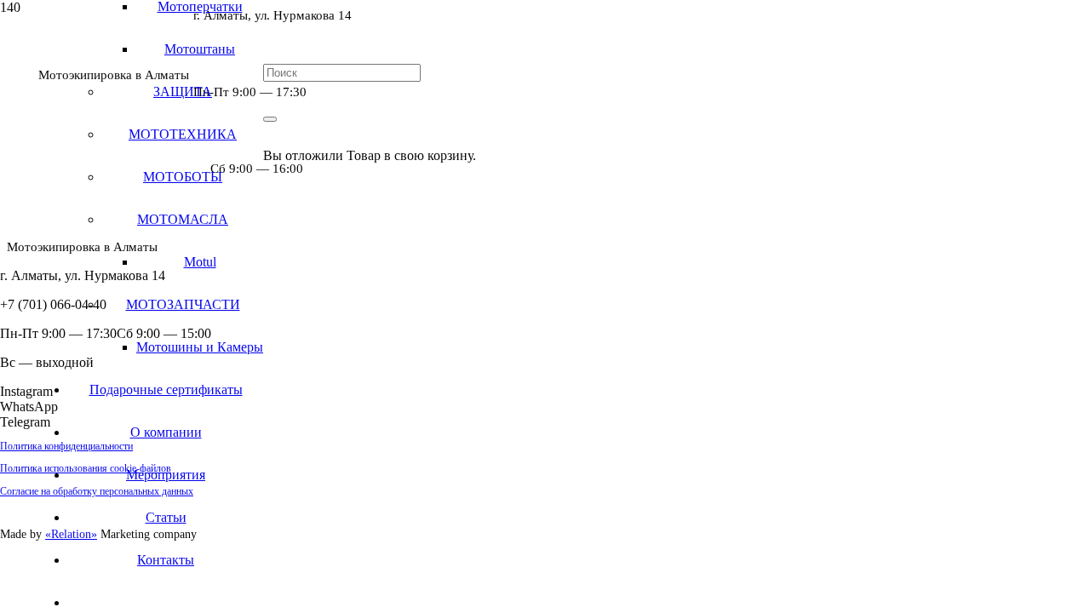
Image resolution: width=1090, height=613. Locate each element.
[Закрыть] (270, 119)
